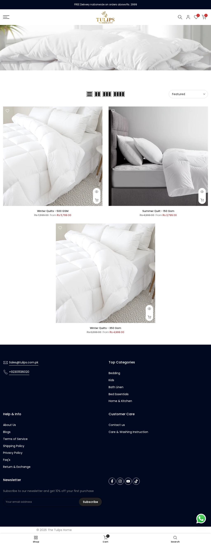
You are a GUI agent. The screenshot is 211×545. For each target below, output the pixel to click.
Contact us (117, 425)
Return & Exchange (16, 467)
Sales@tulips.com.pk (23, 362)
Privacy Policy (12, 453)
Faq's (6, 460)
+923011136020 (19, 372)
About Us (9, 425)
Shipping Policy (13, 446)
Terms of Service (15, 439)
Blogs (7, 432)
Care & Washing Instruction (128, 432)
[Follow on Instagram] (120, 481)
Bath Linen (116, 387)
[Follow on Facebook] (112, 481)
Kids (111, 380)
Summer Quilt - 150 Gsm (158, 211)
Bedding (114, 373)
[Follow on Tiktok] (136, 481)
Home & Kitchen (120, 401)
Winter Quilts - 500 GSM (52, 211)
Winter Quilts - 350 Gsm (105, 328)
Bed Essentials (119, 394)
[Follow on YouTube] (128, 481)
